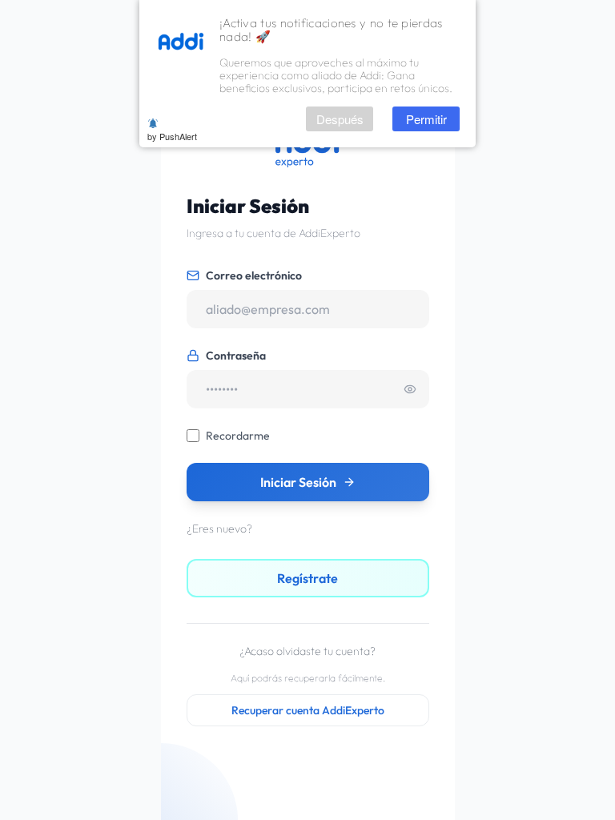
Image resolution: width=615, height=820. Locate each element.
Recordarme (238, 435)
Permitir (426, 119)
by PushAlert (172, 136)
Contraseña (236, 355)
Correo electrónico (254, 275)
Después (340, 119)
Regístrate (307, 578)
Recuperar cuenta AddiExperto (307, 710)
